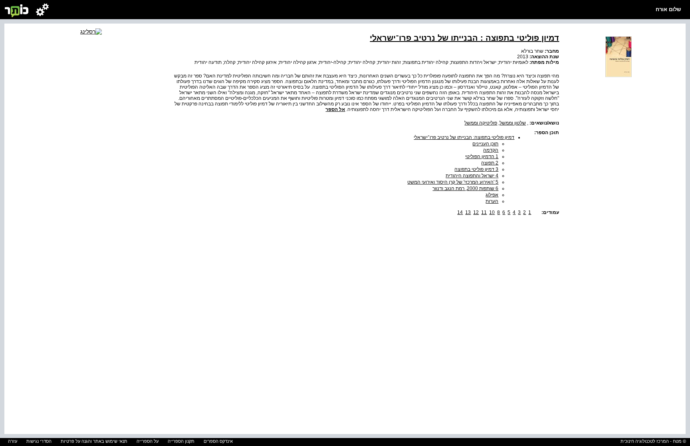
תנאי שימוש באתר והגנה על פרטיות (94, 441)
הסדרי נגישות (39, 441)
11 (484, 212)
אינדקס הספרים (218, 441)
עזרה (12, 441)
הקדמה (490, 150)
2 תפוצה (489, 163)
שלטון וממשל (513, 123)
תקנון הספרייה (181, 441)
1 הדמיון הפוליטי (481, 156)
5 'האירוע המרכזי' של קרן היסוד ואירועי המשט (452, 182)
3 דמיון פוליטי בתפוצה (476, 169)
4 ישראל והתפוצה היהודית (472, 175)
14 (460, 212)
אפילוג (492, 195)
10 (492, 212)
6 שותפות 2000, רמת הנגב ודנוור (465, 188)
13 (468, 212)
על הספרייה (148, 441)
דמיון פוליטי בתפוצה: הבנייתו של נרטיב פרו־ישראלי (464, 137)
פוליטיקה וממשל (480, 123)
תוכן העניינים (485, 144)
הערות (492, 201)
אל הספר (335, 109)
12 (476, 212)
